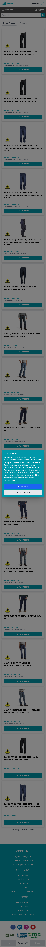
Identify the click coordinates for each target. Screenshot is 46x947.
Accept (24, 486)
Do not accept (23, 492)
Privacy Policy (14, 475)
